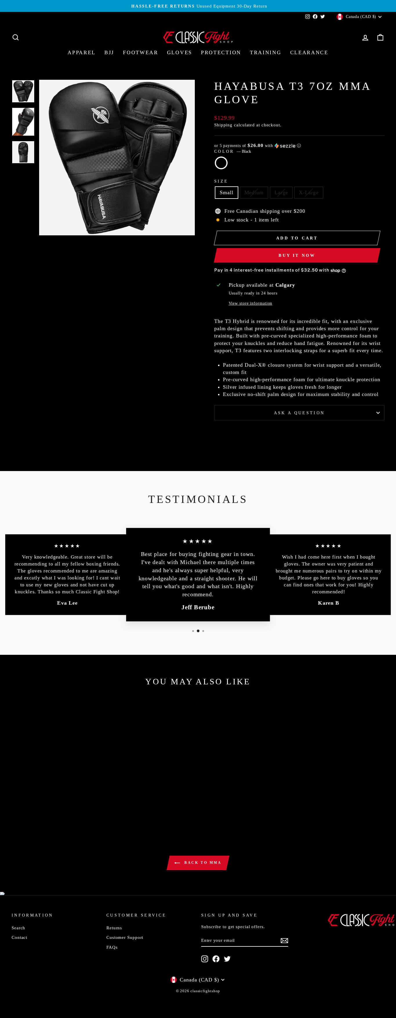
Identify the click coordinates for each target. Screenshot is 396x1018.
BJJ (109, 52)
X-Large (308, 192)
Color (232, 151)
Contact (19, 937)
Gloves (179, 52)
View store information (251, 303)
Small (226, 192)
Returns (114, 927)
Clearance (309, 52)
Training (265, 52)
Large (281, 192)
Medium (254, 192)
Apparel (82, 52)
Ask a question (299, 412)
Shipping (223, 124)
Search (18, 927)
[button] (299, 145)
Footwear (140, 52)
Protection (221, 52)
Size (221, 181)
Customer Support (124, 937)
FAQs (112, 947)
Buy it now (297, 255)
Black (221, 163)
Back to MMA (201, 863)
